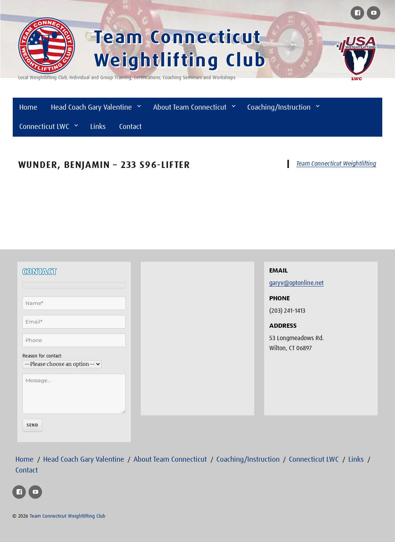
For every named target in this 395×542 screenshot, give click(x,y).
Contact (130, 126)
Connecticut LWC (44, 126)
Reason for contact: (42, 356)
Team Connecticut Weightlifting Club (67, 516)
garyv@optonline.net (296, 283)
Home (28, 107)
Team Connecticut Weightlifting (336, 164)
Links (98, 126)
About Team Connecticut (189, 107)
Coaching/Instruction (279, 107)
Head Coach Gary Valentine (91, 107)
